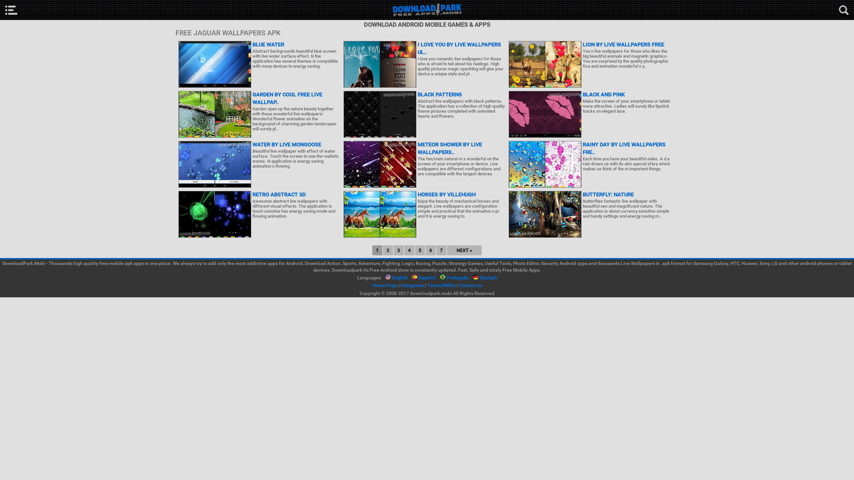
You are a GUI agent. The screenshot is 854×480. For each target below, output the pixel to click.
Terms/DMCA (441, 285)
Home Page (385, 285)
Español (427, 277)
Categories (412, 285)
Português (458, 277)
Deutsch (488, 277)
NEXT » (464, 250)
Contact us (470, 285)
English (400, 277)
